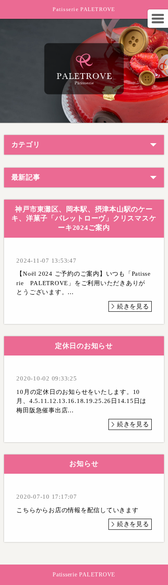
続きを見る (133, 306)
